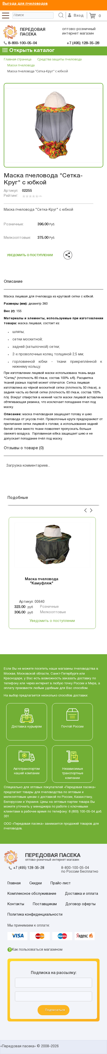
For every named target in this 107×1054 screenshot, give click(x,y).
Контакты (15, 904)
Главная (14, 883)
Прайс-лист (61, 883)
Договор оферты (80, 904)
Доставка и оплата (81, 893)
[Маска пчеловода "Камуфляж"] (52, 547)
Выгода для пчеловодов (25, 3)
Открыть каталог (31, 50)
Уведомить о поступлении (30, 254)
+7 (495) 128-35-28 (28, 868)
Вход (79, 15)
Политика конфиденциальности (34, 914)
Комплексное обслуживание (31, 893)
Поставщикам (45, 904)
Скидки (35, 883)
